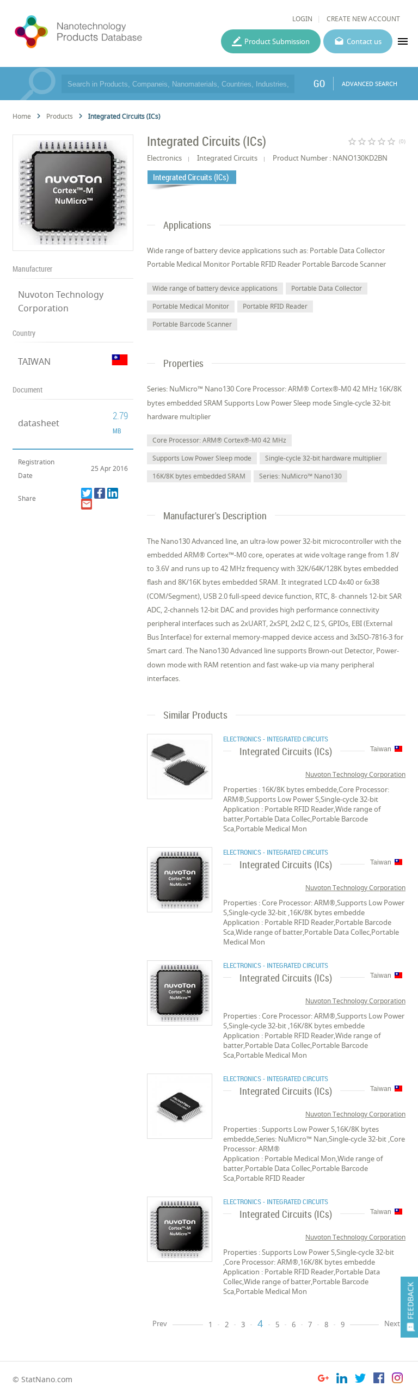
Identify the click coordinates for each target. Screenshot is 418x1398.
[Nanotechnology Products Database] (106, 32)
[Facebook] (99, 493)
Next (392, 1323)
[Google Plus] (323, 1379)
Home (22, 116)
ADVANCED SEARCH (369, 83)
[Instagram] (397, 1379)
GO (319, 83)
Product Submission (277, 41)
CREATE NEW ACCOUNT (363, 18)
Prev (159, 1323)
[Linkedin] (112, 493)
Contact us (364, 41)
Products (59, 116)
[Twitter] (86, 493)
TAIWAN (34, 361)
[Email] (86, 504)
